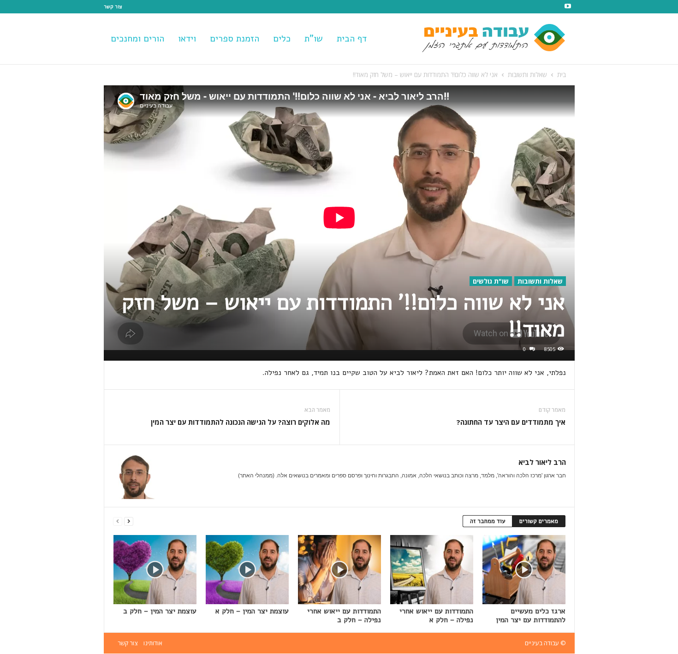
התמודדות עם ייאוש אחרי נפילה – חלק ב (344, 615)
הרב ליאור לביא (542, 462)
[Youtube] (567, 6)
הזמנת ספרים (234, 38)
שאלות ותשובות (527, 74)
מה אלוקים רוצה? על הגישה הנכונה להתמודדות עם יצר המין (240, 422)
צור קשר (113, 6)
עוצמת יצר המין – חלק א (252, 611)
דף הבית (352, 38)
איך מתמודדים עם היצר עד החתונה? (511, 422)
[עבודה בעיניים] (503, 39)
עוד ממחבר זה (487, 521)
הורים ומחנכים (137, 38)
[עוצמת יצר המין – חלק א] (247, 569)
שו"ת (313, 38)
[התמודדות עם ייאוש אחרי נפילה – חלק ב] (339, 569)
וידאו (187, 38)
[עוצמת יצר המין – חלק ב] (154, 569)
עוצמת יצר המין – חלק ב (159, 611)
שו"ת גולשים (491, 281)
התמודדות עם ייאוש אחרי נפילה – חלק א (436, 615)
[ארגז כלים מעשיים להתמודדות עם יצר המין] (523, 569)
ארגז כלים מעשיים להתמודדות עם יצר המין (530, 615)
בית (561, 74)
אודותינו (152, 643)
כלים (282, 38)
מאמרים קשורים (538, 521)
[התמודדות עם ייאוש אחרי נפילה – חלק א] (431, 569)
